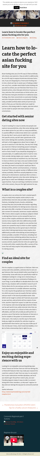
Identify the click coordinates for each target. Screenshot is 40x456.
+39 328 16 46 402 (21, 26)
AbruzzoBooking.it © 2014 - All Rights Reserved (20, 454)
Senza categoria (23, 38)
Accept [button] (16, 7)
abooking (34, 38)
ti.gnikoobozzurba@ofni (20, 23)
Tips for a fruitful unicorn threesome (23, 408)
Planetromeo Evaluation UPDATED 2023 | (18, 405)
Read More (23, 7)
